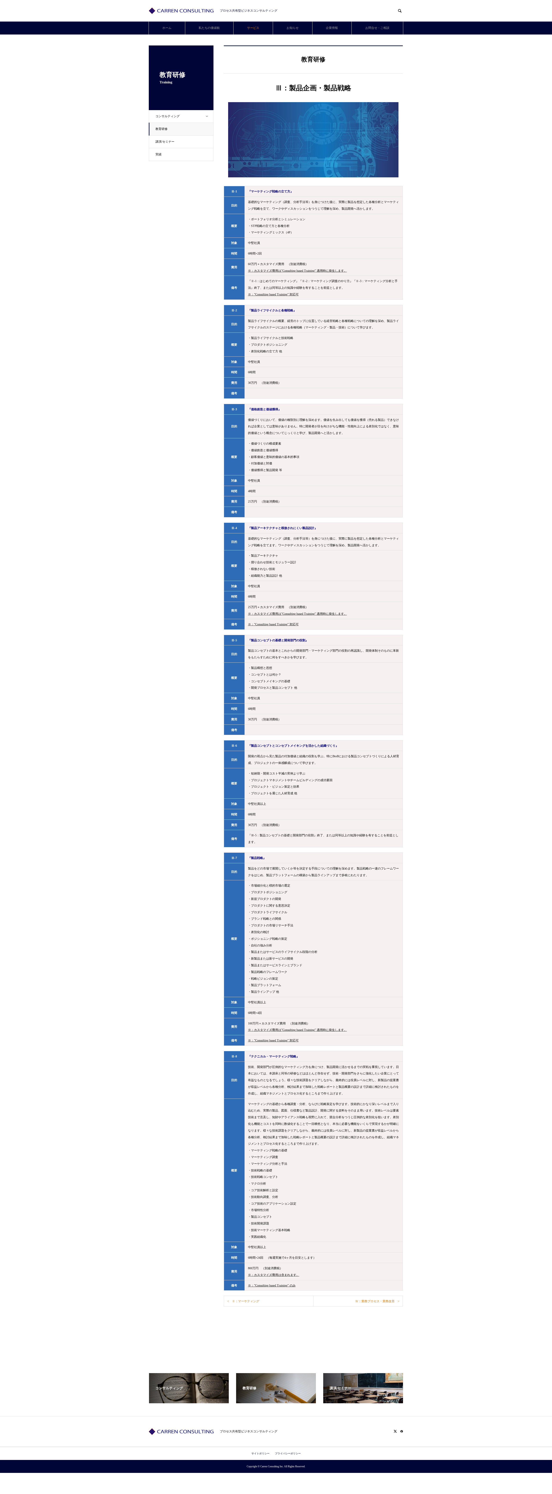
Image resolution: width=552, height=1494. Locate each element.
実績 (158, 154)
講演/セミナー (164, 141)
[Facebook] (401, 1431)
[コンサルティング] (189, 1401)
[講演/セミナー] (363, 1401)
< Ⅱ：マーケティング (243, 1301)
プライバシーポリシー (288, 1453)
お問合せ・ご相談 (377, 28)
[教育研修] (276, 1401)
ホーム (166, 28)
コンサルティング (167, 116)
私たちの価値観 (209, 28)
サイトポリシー (260, 1453)
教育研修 (161, 129)
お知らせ (293, 28)
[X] (395, 1431)
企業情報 (332, 28)
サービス (253, 28)
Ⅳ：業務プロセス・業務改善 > (377, 1301)
